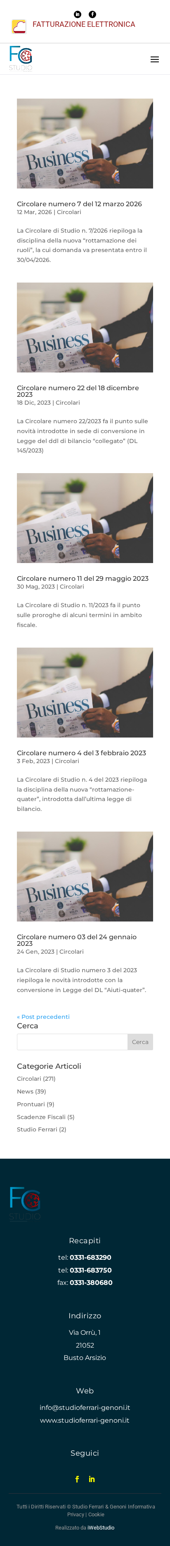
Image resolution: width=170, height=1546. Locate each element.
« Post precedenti (43, 1016)
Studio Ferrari (37, 1129)
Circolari (69, 212)
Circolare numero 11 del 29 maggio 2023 (83, 578)
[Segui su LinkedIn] (77, 14)
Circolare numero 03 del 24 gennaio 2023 (77, 940)
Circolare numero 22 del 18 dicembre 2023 (78, 391)
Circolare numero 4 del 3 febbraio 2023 (81, 753)
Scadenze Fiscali (41, 1117)
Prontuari (31, 1104)
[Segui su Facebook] (92, 14)
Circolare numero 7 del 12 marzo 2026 (79, 204)
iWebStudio (100, 1528)
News (25, 1091)
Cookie (96, 1514)
